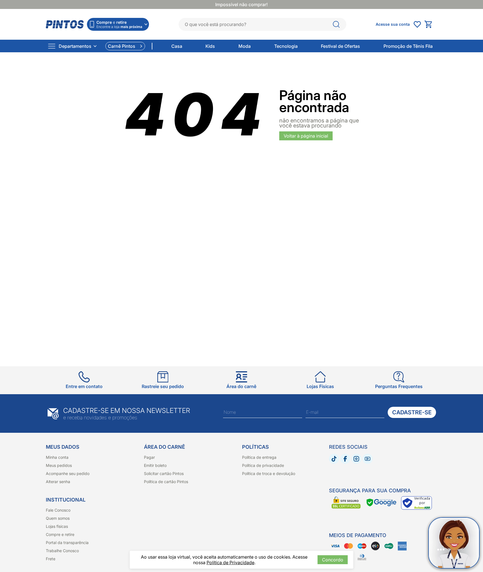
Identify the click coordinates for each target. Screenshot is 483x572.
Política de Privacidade (230, 562)
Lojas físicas (57, 526)
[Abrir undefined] (417, 24)
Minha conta (57, 457)
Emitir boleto (155, 465)
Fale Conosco (58, 510)
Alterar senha (58, 481)
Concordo (332, 559)
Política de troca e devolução (268, 473)
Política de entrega (259, 457)
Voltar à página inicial (306, 136)
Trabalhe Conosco (62, 550)
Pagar (149, 457)
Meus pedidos (59, 465)
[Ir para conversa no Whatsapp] (454, 543)
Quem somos (58, 518)
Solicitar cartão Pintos (164, 473)
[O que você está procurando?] (336, 24)
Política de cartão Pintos (166, 481)
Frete (50, 558)
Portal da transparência (67, 542)
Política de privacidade (263, 465)
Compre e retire (60, 534)
